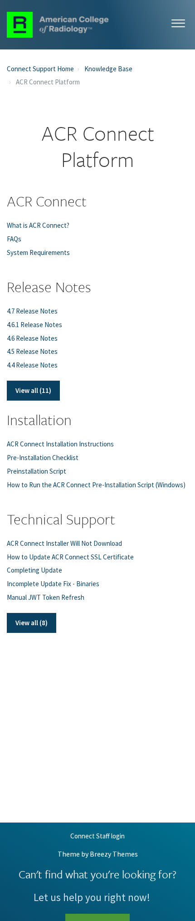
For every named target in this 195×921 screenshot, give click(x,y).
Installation (39, 419)
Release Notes (49, 286)
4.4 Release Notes (32, 365)
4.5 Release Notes (32, 351)
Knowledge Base (108, 68)
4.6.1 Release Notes (34, 324)
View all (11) (33, 390)
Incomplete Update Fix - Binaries (53, 583)
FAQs (14, 239)
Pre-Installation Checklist (42, 457)
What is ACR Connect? (38, 225)
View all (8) (31, 622)
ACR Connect (47, 201)
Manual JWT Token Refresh (45, 597)
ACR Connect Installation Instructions (60, 444)
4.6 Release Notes (32, 338)
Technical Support (61, 519)
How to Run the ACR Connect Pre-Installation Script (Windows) (96, 484)
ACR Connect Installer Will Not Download (64, 543)
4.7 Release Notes (32, 311)
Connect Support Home (40, 68)
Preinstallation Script (36, 471)
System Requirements (38, 252)
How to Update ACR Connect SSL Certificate (70, 557)
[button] (178, 22)
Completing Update (34, 570)
